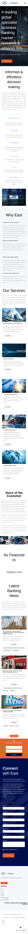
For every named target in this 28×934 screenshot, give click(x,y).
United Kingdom (16, 650)
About (2, 889)
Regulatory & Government (13, 647)
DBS (4, 690)
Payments (6, 647)
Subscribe (12, 802)
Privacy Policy (6, 917)
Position (4, 823)
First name (7, 805)
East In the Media (4, 899)
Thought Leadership (9, 430)
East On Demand (8, 359)
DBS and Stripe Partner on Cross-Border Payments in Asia (12, 671)
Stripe (7, 690)
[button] (25, 3)
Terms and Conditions (14, 917)
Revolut (11, 725)
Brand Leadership (4, 897)
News (2, 891)
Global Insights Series (9, 465)
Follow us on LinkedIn (20, 930)
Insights (2, 893)
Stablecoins (22, 647)
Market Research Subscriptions (12, 323)
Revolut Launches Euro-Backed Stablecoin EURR (12, 711)
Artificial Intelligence (8, 688)
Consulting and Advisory (10, 394)
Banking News (6, 802)
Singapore (12, 690)
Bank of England (7, 650)
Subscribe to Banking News (10, 849)
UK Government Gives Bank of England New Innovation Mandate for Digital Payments (13, 632)
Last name (5, 811)
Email (6, 817)
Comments (5, 840)
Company (7, 834)
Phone (6, 828)
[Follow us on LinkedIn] (20, 927)
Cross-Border (15, 688)
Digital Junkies (3, 921)
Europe (16, 725)
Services (3, 895)
